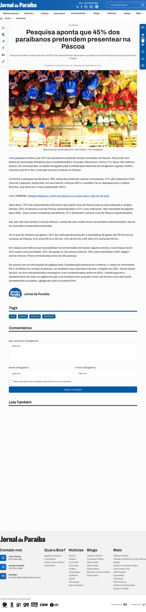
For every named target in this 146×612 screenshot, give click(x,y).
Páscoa (22, 316)
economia (20, 18)
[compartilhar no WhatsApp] (3, 28)
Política (44, 13)
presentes (49, 316)
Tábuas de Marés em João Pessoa (129, 559)
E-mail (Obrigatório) (85, 367)
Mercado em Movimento (98, 572)
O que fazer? (50, 559)
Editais (127, 13)
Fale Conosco (120, 582)
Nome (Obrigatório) (19, 367)
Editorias (111, 13)
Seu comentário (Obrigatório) (24, 341)
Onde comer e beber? (54, 562)
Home (7, 18)
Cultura (72, 559)
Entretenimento (78, 13)
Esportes (28, 13)
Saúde (72, 579)
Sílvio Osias (92, 566)
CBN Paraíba (119, 572)
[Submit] (142, 5)
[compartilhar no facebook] (3, 48)
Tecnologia (74, 582)
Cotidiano (73, 575)
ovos (12, 316)
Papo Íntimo (92, 575)
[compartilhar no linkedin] (3, 54)
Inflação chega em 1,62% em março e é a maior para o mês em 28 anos (68, 196)
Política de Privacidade (124, 585)
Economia (74, 562)
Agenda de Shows (52, 556)
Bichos (72, 556)
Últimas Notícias (11, 13)
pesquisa (35, 316)
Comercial (118, 579)
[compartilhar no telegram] (3, 41)
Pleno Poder (93, 562)
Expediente (118, 575)
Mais (138, 13)
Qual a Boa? (59, 13)
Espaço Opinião (121, 588)
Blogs (96, 13)
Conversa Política (95, 559)
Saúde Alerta (93, 569)
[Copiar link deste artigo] (3, 62)
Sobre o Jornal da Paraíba (125, 566)
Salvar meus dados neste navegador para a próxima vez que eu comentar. (42, 381)
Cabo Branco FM (121, 569)
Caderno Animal (94, 556)
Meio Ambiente (76, 585)
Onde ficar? (49, 566)
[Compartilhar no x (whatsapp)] (3, 34)
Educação (74, 566)
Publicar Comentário (73, 390)
